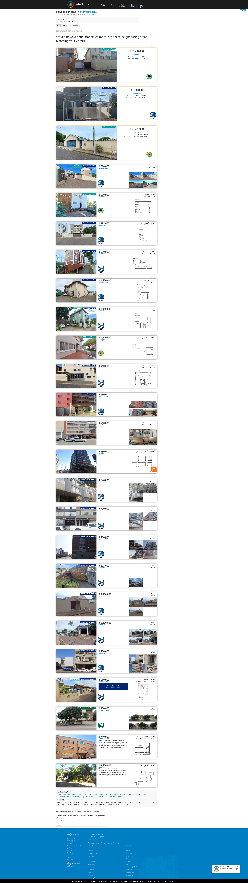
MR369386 (154, 619)
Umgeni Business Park (104, 796)
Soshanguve (129, 848)
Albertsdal (90, 875)
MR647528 (154, 306)
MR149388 (154, 676)
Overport (122, 794)
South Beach (102, 425)
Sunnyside (90, 850)
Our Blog (69, 852)
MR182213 (154, 733)
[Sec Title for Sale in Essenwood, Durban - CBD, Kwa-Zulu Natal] (76, 632)
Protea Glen (91, 872)
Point (100, 482)
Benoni (128, 861)
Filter (62, 19)
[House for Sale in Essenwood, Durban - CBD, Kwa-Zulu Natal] (76, 604)
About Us (69, 850)
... (105, 341)
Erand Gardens (130, 878)
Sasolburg (128, 864)
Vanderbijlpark (91, 864)
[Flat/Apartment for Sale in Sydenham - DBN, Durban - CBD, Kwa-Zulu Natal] (76, 547)
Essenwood (102, 225)
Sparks (145, 794)
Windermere (137, 54)
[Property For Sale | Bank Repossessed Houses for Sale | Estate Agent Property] (78, 4)
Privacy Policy (71, 840)
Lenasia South (129, 875)
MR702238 (154, 124)
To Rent (113, 5)
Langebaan (91, 867)
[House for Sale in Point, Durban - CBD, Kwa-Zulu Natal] (76, 490)
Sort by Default (74, 25)
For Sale (103, 5)
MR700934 (154, 163)
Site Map (69, 843)
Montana (128, 845)
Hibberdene (91, 869)
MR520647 (154, 562)
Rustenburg (129, 869)
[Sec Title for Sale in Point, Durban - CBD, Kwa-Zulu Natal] (76, 518)
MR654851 (154, 248)
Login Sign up (141, 6)
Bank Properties (122, 6)
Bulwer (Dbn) (91, 856)
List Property (131, 6)
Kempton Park (91, 861)
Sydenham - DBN (136, 93)
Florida (128, 859)
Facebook (70, 859)
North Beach (102, 453)
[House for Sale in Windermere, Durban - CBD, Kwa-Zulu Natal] (76, 575)
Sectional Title (61, 820)
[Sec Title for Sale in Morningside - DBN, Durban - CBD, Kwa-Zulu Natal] (76, 718)
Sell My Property (92, 840)
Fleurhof (128, 850)
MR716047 (154, 420)
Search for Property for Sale (95, 838)
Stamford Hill (88, 11)
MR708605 (154, 46)
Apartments (60, 825)
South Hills (129, 853)
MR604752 (154, 505)
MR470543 (154, 591)
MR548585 (154, 534)
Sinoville (90, 848)
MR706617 (154, 448)
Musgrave (137, 132)
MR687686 (154, 477)
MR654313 (154, 277)
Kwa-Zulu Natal (71, 14)
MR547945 (154, 391)
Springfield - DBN (103, 168)
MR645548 (154, 334)
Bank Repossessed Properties (96, 836)
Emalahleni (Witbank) (131, 867)
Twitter (69, 857)
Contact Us (70, 854)
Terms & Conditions (72, 842)
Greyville (80, 794)
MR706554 (154, 85)
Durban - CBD (81, 14)
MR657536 (154, 220)
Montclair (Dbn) (130, 856)
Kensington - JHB (92, 853)
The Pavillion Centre (142, 802)
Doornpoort (91, 845)
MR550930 (154, 363)
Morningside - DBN (104, 710)
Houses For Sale (61, 14)
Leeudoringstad (92, 878)
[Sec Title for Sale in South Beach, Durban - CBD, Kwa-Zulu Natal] (76, 661)
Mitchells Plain (130, 872)
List (60, 26)
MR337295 (154, 648)
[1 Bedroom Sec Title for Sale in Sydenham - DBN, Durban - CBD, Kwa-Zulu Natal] (76, 404)
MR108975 (154, 762)
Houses (59, 823)
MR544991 (154, 705)
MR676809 (154, 191)
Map (65, 26)
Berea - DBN (102, 767)
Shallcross (90, 859)
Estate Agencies (71, 849)
